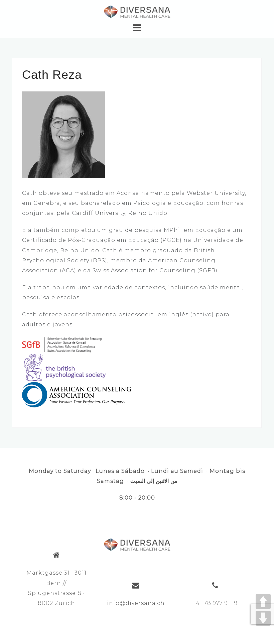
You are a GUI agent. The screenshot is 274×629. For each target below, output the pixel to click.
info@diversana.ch (136, 603)
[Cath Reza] (63, 134)
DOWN (263, 618)
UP (263, 601)
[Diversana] (137, 544)
